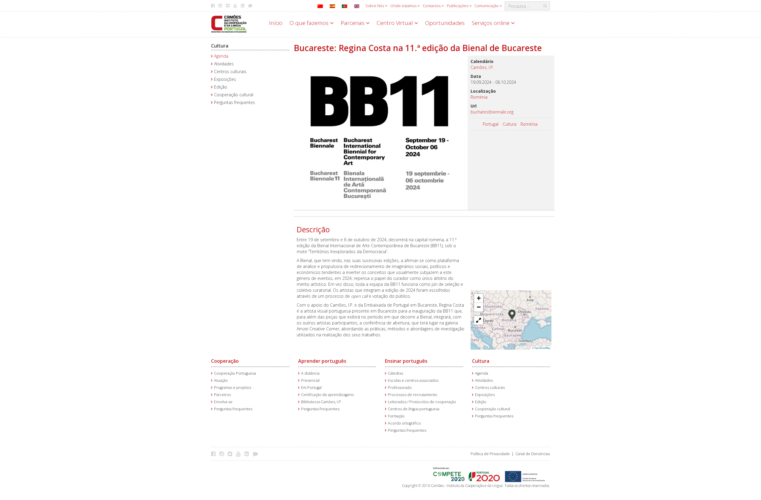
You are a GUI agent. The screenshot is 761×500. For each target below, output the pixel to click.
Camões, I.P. (482, 67)
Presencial (310, 380)
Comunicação (486, 5)
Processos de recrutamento (412, 394)
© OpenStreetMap (541, 347)
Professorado (400, 387)
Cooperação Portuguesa (235, 373)
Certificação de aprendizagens (327, 394)
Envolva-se (223, 401)
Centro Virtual (395, 23)
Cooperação (225, 361)
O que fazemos (310, 23)
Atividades (224, 64)
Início (275, 23)
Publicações (458, 5)
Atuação (221, 380)
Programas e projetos (232, 387)
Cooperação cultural (233, 94)
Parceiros (222, 394)
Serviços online (491, 23)
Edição (220, 87)
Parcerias (353, 23)
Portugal (491, 124)
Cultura (219, 45)
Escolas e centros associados (413, 380)
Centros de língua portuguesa (413, 408)
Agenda (221, 56)
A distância (310, 373)
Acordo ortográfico (404, 423)
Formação (396, 416)
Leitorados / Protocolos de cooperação (422, 401)
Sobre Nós (375, 5)
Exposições (225, 79)
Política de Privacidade (490, 453)
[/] (229, 23)
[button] (512, 314)
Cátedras (395, 373)
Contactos (432, 5)
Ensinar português (406, 361)
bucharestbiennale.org (492, 112)
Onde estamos (403, 5)
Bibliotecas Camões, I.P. (321, 401)
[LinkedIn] (248, 453)
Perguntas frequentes (234, 102)
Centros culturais (230, 71)
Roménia (529, 124)
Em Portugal (311, 387)
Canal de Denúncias (532, 453)
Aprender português (322, 361)
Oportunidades (445, 23)
